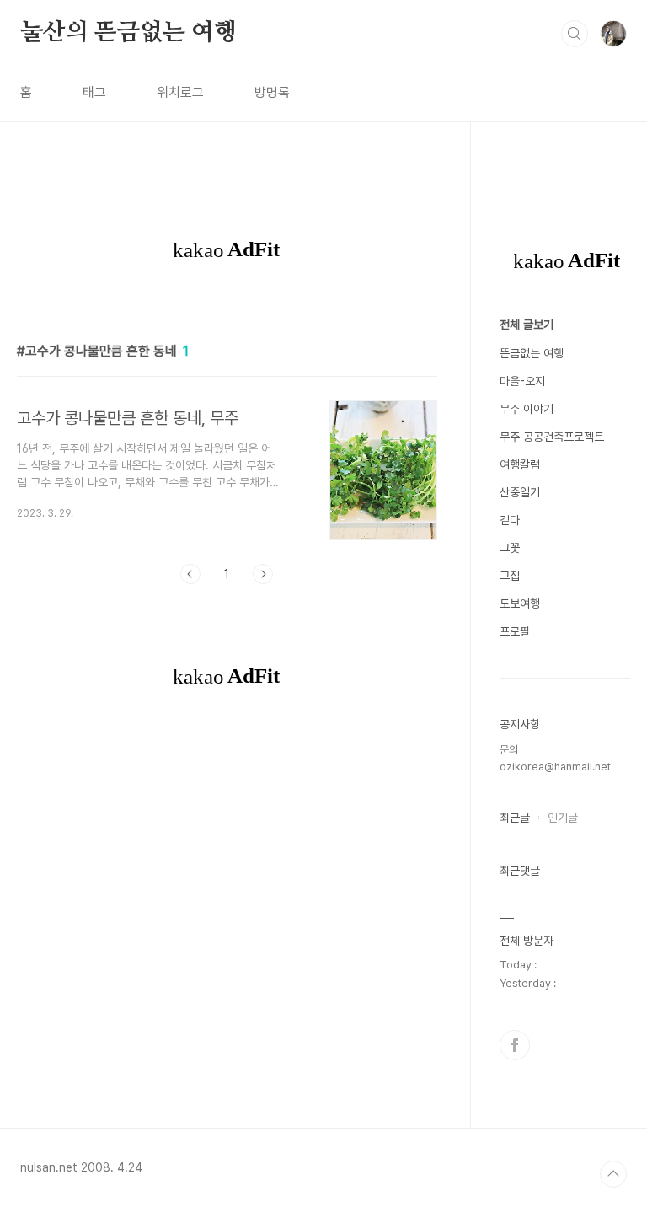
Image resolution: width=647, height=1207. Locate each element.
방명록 (272, 92)
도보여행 (520, 603)
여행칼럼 (520, 464)
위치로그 (180, 92)
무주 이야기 (526, 409)
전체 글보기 (526, 324)
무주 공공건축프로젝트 (552, 436)
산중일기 (520, 492)
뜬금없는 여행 (532, 353)
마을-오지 (522, 381)
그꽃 (510, 548)
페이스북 (515, 1045)
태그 (94, 92)
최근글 (515, 817)
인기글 (563, 817)
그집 (510, 575)
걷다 (510, 520)
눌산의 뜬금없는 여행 (128, 33)
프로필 (515, 631)
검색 (574, 33)
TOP (613, 1174)
